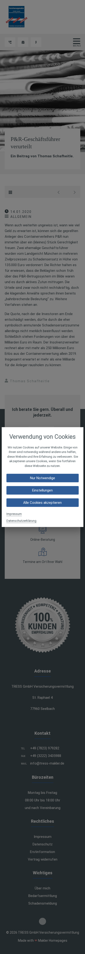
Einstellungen (42, 490)
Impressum (14, 514)
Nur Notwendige (42, 478)
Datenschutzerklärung (21, 521)
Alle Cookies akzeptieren (42, 503)
